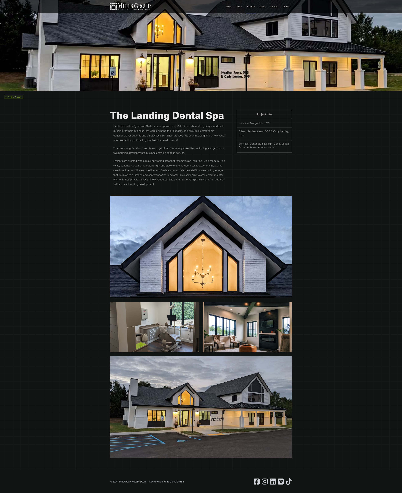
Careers (274, 6)
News (262, 6)
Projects (251, 6)
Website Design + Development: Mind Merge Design (158, 481)
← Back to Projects (13, 97)
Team (239, 6)
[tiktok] (289, 481)
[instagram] (265, 481)
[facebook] (257, 481)
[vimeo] (281, 481)
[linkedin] (273, 481)
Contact (287, 6)
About (228, 6)
